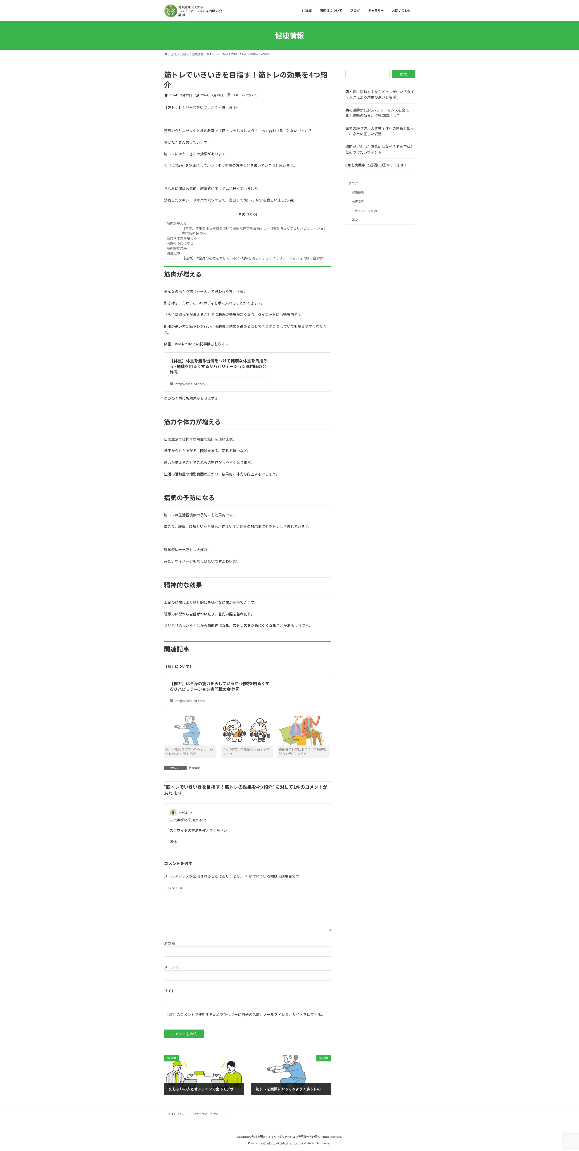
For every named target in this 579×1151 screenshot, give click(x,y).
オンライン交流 (366, 211)
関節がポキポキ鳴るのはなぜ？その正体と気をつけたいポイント (379, 149)
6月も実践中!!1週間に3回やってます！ (376, 165)
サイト (169, 991)
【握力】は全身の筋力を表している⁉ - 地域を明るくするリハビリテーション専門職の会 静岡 (253, 258)
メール (171, 967)
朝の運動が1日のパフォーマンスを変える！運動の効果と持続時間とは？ (377, 113)
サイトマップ (176, 1113)
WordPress (270, 1143)
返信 (173, 842)
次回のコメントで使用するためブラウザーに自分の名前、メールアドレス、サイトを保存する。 (247, 1014)
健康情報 (194, 767)
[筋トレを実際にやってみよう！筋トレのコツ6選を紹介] (190, 730)
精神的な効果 (176, 248)
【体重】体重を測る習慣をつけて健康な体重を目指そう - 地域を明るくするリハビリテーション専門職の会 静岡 (218, 366)
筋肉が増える (176, 223)
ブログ (353, 183)
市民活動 (358, 202)
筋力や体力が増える (181, 238)
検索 (403, 74)
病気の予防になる (180, 243)
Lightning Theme (290, 1143)
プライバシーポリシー (207, 1113)
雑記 (355, 220)
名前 (170, 943)
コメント (173, 887)
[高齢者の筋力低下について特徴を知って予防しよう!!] (303, 730)
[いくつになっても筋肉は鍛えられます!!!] (247, 730)
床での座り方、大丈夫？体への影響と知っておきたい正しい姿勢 (379, 131)
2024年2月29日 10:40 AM (188, 820)
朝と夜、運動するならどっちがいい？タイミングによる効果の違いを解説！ (379, 94)
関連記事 (173, 253)
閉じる (251, 214)
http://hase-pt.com (190, 384)
